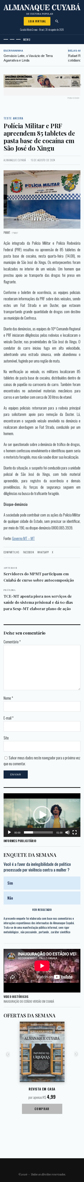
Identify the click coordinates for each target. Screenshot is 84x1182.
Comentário (12, 641)
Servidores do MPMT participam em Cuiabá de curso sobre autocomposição (39, 574)
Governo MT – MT (23, 538)
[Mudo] (67, 832)
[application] (42, 815)
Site (6, 738)
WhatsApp (43, 552)
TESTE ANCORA (14, 118)
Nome (8, 698)
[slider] (38, 832)
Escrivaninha (13, 50)
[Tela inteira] (74, 832)
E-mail (8, 718)
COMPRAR (42, 1108)
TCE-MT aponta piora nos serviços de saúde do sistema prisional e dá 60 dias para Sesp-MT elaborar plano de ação (38, 599)
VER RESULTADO (42, 910)
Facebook (28, 552)
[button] (42, 815)
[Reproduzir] (9, 832)
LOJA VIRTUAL (37, 21)
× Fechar (76, 84)
